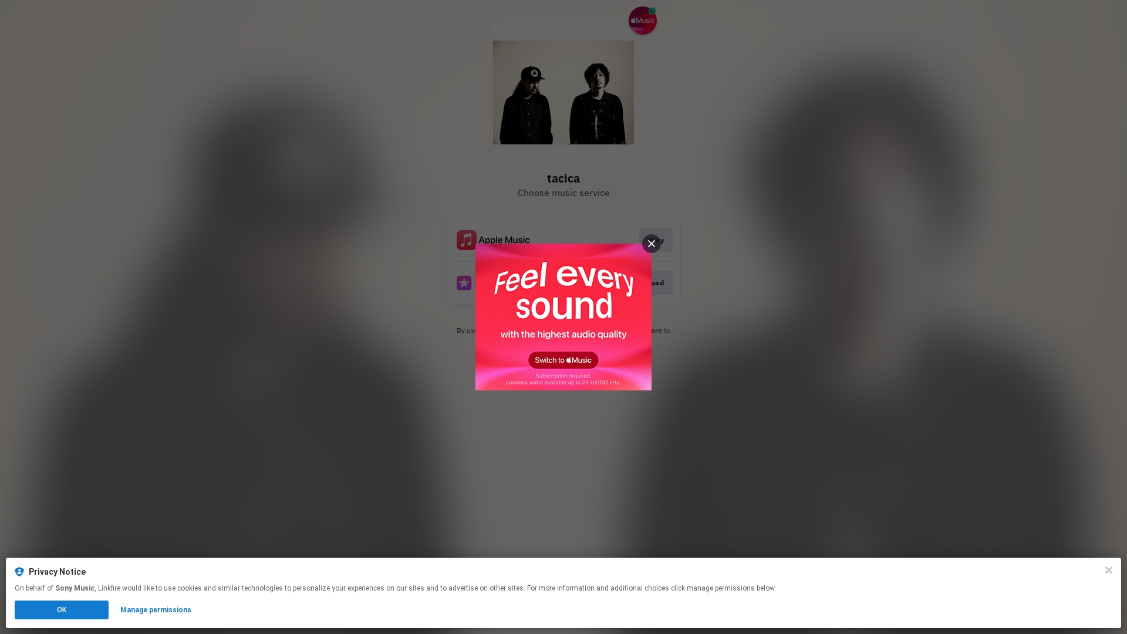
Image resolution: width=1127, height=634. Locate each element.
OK (61, 610)
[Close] (1108, 570)
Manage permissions (155, 610)
